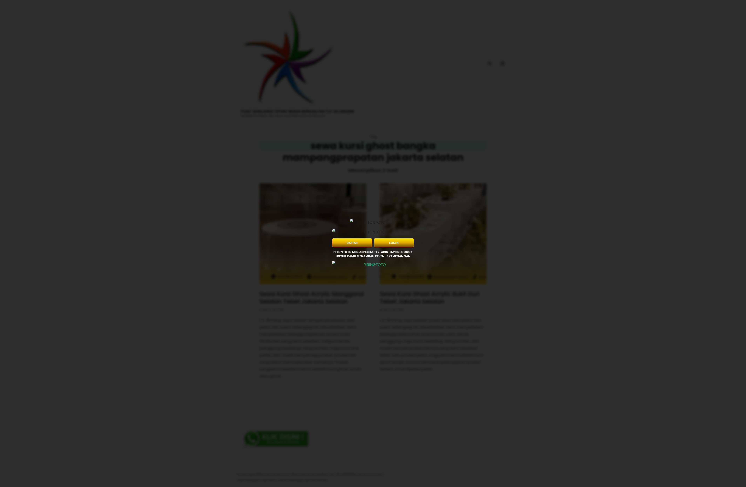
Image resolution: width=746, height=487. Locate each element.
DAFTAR (352, 243)
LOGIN (394, 243)
